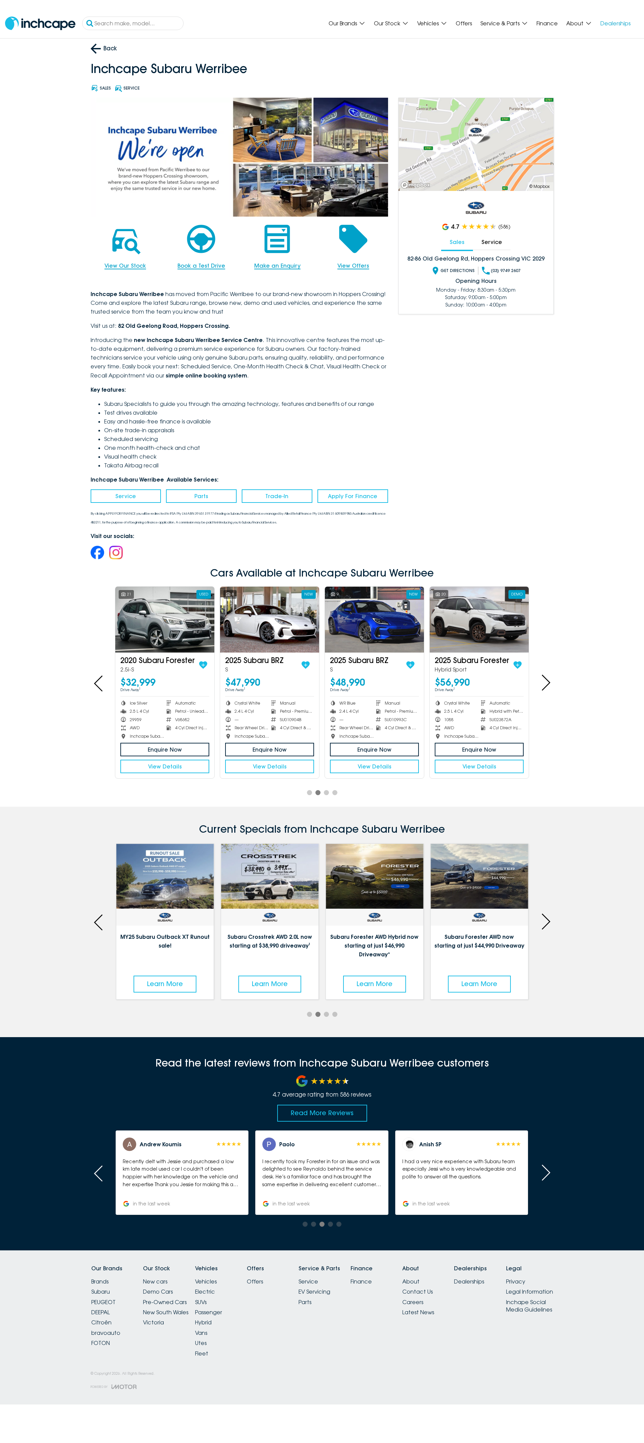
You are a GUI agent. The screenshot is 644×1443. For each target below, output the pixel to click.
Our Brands (343, 23)
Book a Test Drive (201, 265)
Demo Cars (158, 1291)
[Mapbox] (417, 185)
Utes (201, 1343)
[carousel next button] (545, 682)
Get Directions (457, 270)
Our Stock (387, 23)
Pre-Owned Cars (165, 1302)
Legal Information (529, 1291)
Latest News (418, 1312)
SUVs (201, 1302)
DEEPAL (100, 1312)
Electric (205, 1291)
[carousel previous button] (99, 682)
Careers (412, 1302)
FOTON (100, 1343)
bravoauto (105, 1332)
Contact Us (417, 1291)
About (574, 23)
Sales (457, 242)
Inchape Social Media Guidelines (529, 1306)
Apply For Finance (352, 496)
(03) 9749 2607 (506, 270)
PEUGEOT (103, 1302)
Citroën (101, 1322)
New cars (155, 1281)
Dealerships (615, 23)
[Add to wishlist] (134, 665)
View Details (201, 766)
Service (125, 496)
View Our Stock (125, 265)
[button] (182, 1172)
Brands (100, 1281)
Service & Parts (500, 23)
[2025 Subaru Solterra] (200, 620)
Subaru (100, 1291)
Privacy (515, 1281)
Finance (547, 23)
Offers (464, 23)
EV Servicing (314, 1291)
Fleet (201, 1353)
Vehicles (428, 23)
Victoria (153, 1322)
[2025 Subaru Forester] (305, 620)
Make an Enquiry (277, 265)
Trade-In (276, 496)
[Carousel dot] (309, 792)
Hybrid (203, 1322)
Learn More (165, 984)
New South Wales (165, 1312)
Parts (201, 496)
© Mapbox (539, 186)
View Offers (353, 265)
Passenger (208, 1312)
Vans (201, 1332)
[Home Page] (40, 23)
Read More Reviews (322, 1113)
